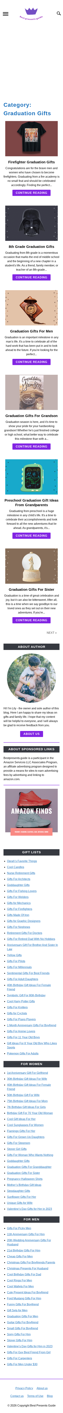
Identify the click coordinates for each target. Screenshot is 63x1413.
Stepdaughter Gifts (18, 1190)
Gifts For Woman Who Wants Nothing (30, 1154)
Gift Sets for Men (17, 1310)
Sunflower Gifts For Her (21, 1196)
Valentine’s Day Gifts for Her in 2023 (29, 1208)
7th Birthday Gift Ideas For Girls (26, 1107)
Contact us (17, 1396)
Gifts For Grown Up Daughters (25, 1137)
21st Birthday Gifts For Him (23, 1250)
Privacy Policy (24, 1388)
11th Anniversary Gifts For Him (26, 1234)
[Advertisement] (31, 60)
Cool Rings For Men (19, 1280)
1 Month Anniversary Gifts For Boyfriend (31, 1025)
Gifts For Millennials (19, 967)
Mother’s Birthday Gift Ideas (24, 1184)
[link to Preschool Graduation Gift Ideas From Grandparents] (31, 477)
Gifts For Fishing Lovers (22, 891)
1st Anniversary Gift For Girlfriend (27, 1072)
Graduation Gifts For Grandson (31, 416)
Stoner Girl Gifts (17, 1148)
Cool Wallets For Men (20, 1286)
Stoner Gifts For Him (19, 1340)
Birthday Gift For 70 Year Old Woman (30, 1113)
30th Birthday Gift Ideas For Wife (27, 1078)
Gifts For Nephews (18, 926)
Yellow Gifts (14, 955)
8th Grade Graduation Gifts (31, 247)
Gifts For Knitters (17, 1007)
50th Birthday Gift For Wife (23, 1095)
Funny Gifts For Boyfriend (23, 1304)
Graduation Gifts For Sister (31, 589)
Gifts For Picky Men (19, 1228)
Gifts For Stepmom (18, 1142)
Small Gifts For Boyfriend (22, 1328)
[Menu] (5, 14)
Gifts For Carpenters (19, 1358)
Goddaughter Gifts (18, 885)
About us (31, 733)
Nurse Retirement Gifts (21, 873)
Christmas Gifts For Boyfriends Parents (31, 1262)
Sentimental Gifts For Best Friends (28, 973)
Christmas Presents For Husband (27, 1268)
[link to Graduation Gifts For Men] (31, 307)
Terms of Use (35, 1396)
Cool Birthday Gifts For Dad (24, 1274)
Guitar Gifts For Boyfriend (22, 1322)
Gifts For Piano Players (21, 1019)
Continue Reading (31, 192)
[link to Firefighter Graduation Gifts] (31, 138)
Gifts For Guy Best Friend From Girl (29, 1352)
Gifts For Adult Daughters (22, 979)
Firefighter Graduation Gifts (31, 162)
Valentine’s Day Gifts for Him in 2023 (29, 1346)
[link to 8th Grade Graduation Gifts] (31, 223)
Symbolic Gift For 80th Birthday (26, 995)
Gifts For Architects (18, 879)
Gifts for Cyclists (17, 1013)
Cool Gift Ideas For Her (21, 1119)
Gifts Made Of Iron (18, 915)
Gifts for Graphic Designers (23, 921)
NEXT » (52, 632)
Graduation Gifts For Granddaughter (29, 1166)
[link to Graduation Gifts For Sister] (31, 566)
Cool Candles (15, 867)
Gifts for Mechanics (19, 903)
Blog (50, 1396)
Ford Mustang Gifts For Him (24, 1298)
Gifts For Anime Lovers (21, 1031)
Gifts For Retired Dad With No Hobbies (31, 938)
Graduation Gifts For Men (31, 331)
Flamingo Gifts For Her (21, 1131)
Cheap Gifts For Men (20, 1256)
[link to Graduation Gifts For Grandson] (31, 392)
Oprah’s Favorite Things (22, 861)
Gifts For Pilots (16, 961)
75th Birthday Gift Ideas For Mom (27, 1101)
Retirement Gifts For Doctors (24, 932)
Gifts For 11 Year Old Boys (23, 1037)
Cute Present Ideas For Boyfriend (27, 1292)
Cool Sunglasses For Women (25, 1125)
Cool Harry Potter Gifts (21, 1001)
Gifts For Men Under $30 (22, 1364)
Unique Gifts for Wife (20, 1202)
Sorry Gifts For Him (19, 1334)
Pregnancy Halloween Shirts (25, 1178)
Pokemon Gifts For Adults (22, 1053)
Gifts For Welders (18, 897)
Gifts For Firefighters (19, 909)
